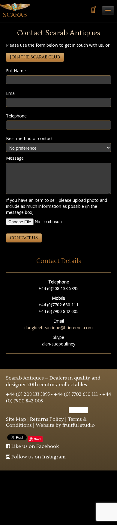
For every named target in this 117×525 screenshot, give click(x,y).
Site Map (16, 419)
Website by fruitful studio (65, 425)
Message (15, 158)
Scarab (15, 15)
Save (37, 439)
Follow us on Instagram (38, 457)
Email (11, 93)
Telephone (16, 116)
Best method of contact (29, 138)
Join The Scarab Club (35, 57)
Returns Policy (47, 419)
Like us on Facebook (34, 446)
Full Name (16, 70)
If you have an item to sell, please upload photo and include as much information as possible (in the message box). (56, 206)
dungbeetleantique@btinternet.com (58, 327)
